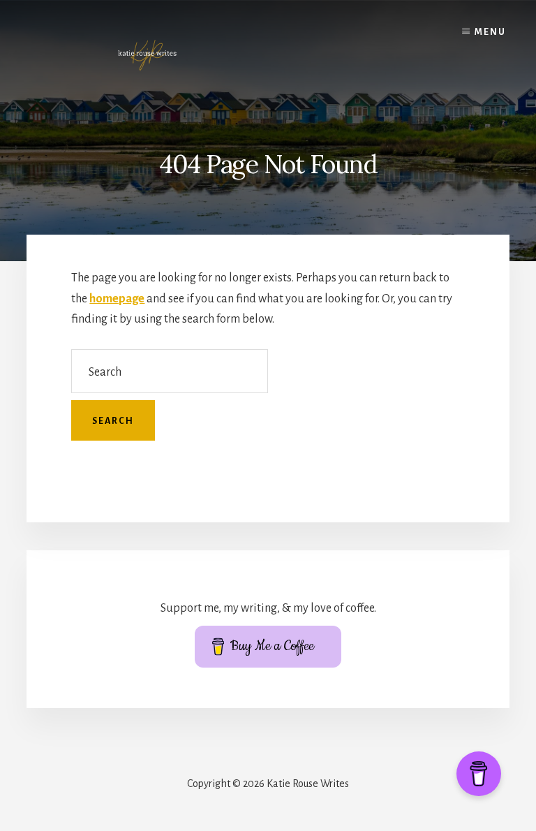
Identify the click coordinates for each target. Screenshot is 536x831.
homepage (116, 299)
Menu (490, 32)
